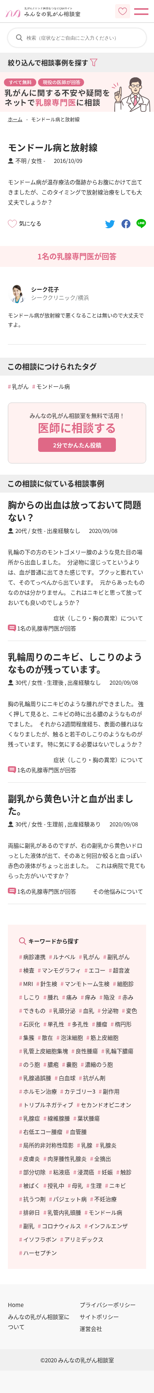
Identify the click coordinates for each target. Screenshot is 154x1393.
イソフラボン (40, 1239)
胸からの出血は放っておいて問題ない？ (74, 511)
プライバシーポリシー (108, 1305)
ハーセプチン (40, 1253)
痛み (71, 997)
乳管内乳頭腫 (64, 1212)
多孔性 (80, 1024)
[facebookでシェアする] (125, 223)
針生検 (48, 983)
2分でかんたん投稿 (77, 445)
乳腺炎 (108, 1145)
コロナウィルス (61, 1226)
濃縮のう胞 (99, 1064)
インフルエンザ (108, 1226)
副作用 (111, 1091)
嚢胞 (71, 1064)
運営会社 (91, 1328)
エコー (97, 970)
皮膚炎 (31, 1158)
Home (16, 1305)
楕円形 (123, 1024)
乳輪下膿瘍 (119, 1051)
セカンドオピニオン (106, 1105)
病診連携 (34, 957)
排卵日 (31, 1212)
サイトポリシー (99, 1316)
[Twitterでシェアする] (110, 223)
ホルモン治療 (40, 1091)
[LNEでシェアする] (141, 223)
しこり (31, 997)
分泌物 (110, 1010)
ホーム (15, 119)
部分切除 (34, 1172)
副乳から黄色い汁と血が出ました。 (70, 804)
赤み (127, 997)
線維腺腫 (58, 1118)
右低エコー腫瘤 (42, 1131)
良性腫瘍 (87, 1051)
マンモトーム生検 (87, 983)
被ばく (31, 1185)
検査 (28, 970)
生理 (96, 1185)
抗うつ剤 (34, 1199)
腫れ (53, 997)
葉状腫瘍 (88, 1118)
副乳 (28, 1226)
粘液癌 (61, 1172)
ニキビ (117, 1185)
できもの (34, 1010)
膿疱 (53, 1064)
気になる (30, 223)
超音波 (121, 970)
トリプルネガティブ (48, 1105)
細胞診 (125, 983)
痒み (90, 997)
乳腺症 (31, 1118)
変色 (131, 1010)
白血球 (67, 1078)
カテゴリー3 (79, 1091)
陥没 (109, 997)
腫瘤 (101, 1024)
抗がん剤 (94, 1078)
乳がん (20, 386)
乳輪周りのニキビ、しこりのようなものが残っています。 (75, 663)
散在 (47, 1037)
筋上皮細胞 (104, 1037)
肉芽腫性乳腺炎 (67, 1158)
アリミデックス (84, 1239)
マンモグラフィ (61, 970)
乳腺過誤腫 (37, 1078)
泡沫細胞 (72, 1037)
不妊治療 (105, 1199)
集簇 (28, 1037)
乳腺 (86, 1145)
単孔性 (55, 1024)
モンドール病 (53, 386)
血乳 (88, 1010)
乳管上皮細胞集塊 (45, 1051)
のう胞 (31, 1064)
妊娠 (107, 1172)
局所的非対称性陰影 (48, 1145)
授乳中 (55, 1185)
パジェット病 (70, 1199)
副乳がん (118, 957)
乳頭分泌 (64, 1010)
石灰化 (31, 1024)
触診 (126, 1172)
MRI (28, 983)
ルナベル (64, 957)
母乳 (77, 1185)
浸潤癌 (85, 1172)
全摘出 (102, 1158)
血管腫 (78, 1131)
